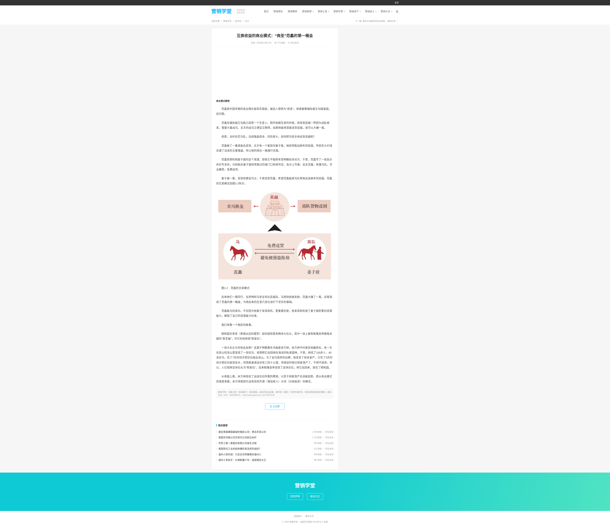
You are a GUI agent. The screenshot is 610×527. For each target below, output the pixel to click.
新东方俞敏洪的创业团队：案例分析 (379, 21)
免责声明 (295, 496)
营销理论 (278, 11)
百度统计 (298, 516)
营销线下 (354, 11)
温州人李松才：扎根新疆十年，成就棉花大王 (242, 460)
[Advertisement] (274, 74)
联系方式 (315, 496)
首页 (266, 11)
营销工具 (322, 11)
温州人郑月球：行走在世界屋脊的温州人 (239, 454)
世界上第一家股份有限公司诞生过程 (237, 443)
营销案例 (292, 11)
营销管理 (307, 11)
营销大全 (385, 11)
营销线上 (369, 11)
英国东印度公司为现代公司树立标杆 (237, 437)
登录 (397, 2)
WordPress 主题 (320, 522)
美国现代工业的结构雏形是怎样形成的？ (239, 448)
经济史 (238, 21)
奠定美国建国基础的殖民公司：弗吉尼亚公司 (242, 432)
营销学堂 (221, 11)
